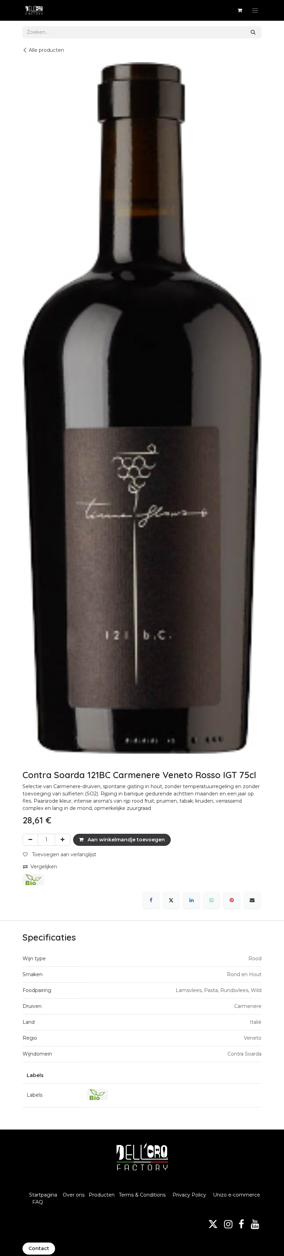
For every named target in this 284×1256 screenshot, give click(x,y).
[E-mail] (252, 900)
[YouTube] (254, 1224)
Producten (102, 1195)
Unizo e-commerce (236, 1195)
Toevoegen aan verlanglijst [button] (63, 854)
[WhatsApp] (211, 900)
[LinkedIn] (191, 900)
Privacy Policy (189, 1195)
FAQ (37, 1202)
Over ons (74, 1195)
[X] (171, 900)
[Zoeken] (253, 32)
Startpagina (43, 1195)
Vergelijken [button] (43, 866)
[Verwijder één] (30, 840)
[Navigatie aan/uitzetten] (255, 10)
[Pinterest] (231, 900)
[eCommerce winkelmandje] (239, 10)
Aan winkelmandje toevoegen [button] (125, 840)
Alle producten (46, 50)
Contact (38, 1248)
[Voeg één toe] (62, 840)
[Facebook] (151, 900)
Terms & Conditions (143, 1195)
